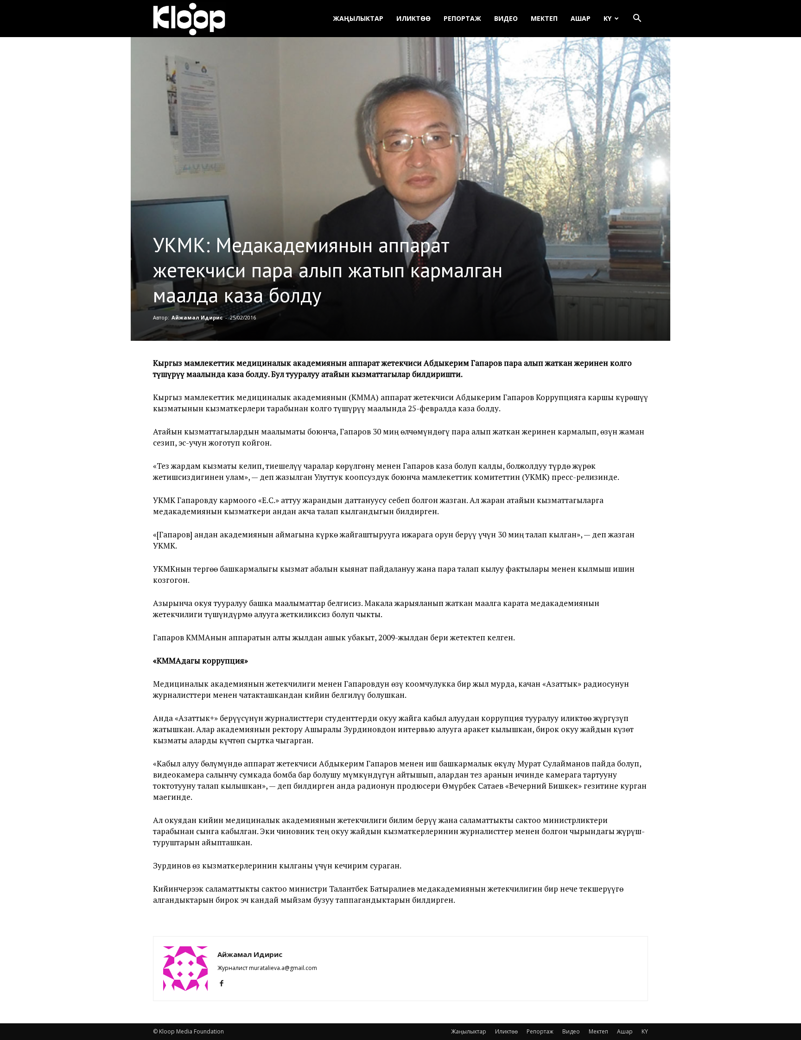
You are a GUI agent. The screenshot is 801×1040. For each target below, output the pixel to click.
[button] (637, 19)
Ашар (581, 18)
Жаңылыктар (358, 18)
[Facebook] (225, 983)
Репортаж (462, 18)
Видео (506, 18)
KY (607, 18)
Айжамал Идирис (197, 317)
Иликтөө (413, 18)
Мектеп (544, 18)
